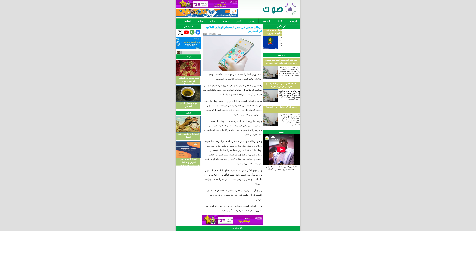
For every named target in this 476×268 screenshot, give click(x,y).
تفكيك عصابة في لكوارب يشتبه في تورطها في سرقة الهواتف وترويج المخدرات (281, 33)
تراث (212, 21)
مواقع (200, 21)
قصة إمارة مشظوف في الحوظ (188, 135)
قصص (238, 21)
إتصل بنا (187, 21)
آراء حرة (266, 21)
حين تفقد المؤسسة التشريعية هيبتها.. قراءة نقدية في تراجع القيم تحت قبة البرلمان (281, 63)
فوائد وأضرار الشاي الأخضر (188, 104)
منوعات (225, 21)
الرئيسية (293, 21)
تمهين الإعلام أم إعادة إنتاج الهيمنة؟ (281, 107)
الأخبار (280, 21)
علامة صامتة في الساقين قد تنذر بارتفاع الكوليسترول (188, 79)
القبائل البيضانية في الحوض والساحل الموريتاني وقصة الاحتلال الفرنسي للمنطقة (188, 160)
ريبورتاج (251, 21)
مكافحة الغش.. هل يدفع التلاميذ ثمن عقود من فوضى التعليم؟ (281, 85)
